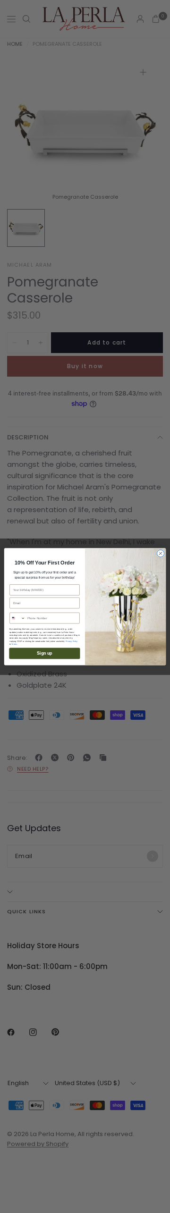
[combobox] (18, 618)
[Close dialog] (160, 553)
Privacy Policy (72, 641)
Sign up (44, 653)
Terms (14, 644)
